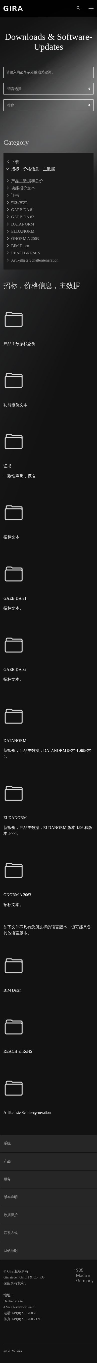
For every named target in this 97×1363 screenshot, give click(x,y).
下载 (15, 162)
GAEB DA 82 (22, 217)
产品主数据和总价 (27, 181)
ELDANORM (22, 231)
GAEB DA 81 (22, 210)
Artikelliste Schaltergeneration (34, 260)
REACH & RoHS (25, 253)
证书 (15, 195)
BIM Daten (20, 246)
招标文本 (19, 202)
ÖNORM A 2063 (25, 238)
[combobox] (48, 88)
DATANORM (22, 224)
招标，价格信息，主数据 (33, 169)
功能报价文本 (23, 188)
